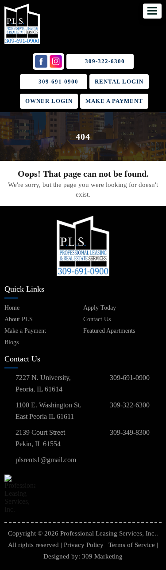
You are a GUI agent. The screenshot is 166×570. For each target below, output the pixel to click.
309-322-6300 (105, 61)
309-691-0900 (58, 81)
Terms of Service (131, 544)
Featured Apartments (109, 330)
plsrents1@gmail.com (45, 460)
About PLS (18, 319)
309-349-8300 (130, 432)
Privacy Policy (84, 544)
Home (11, 307)
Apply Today (99, 307)
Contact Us (97, 319)
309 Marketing (102, 556)
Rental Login (119, 81)
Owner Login (49, 101)
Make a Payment (114, 101)
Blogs (11, 342)
